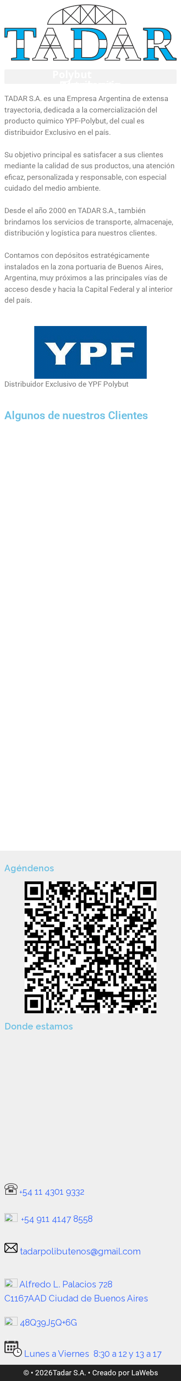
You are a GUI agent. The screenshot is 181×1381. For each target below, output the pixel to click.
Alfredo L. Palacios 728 (65, 1284)
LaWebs (144, 1372)
